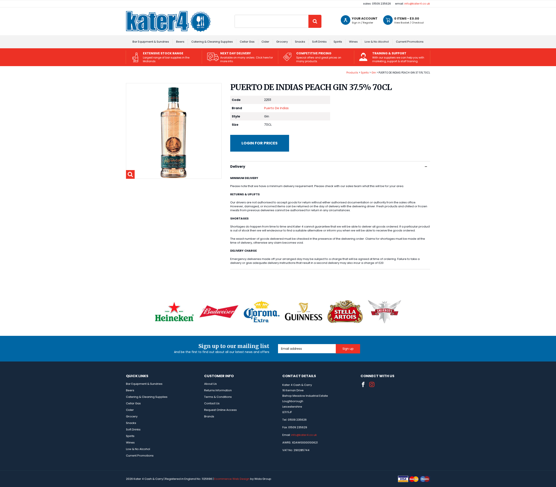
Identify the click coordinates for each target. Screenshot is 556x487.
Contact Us (212, 403)
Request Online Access (220, 410)
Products (352, 72)
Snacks (300, 42)
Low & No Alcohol (377, 42)
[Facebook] (363, 384)
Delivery (237, 166)
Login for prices (260, 143)
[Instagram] (371, 384)
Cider (265, 42)
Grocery (282, 42)
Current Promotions (410, 42)
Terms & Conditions (218, 397)
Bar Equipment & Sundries (150, 42)
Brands (209, 416)
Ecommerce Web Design (232, 479)
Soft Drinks (319, 42)
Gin (373, 72)
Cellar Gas (247, 42)
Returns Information (218, 390)
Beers (180, 42)
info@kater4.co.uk (417, 4)
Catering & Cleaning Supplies (212, 42)
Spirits (338, 42)
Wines (353, 42)
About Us (210, 384)
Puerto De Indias (276, 108)
